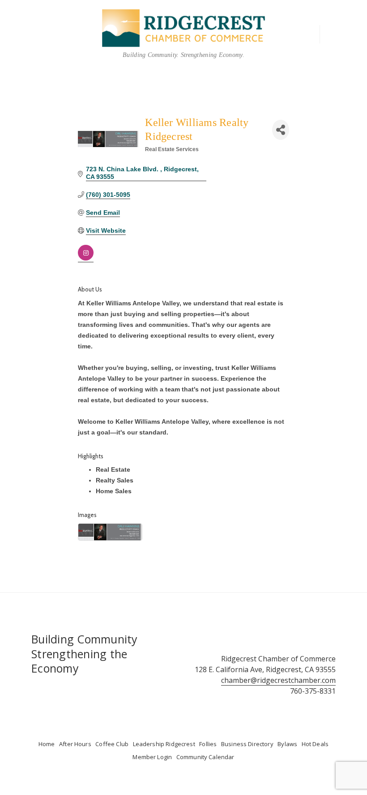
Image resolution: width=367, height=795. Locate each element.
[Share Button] (280, 130)
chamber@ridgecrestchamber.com (278, 680)
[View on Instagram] (86, 258)
